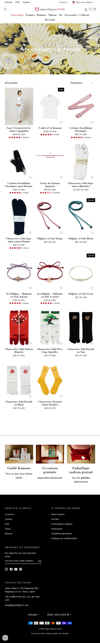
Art (60, 15)
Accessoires (71, 15)
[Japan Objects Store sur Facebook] (11, 569)
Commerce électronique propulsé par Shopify (50, 633)
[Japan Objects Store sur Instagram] (6, 569)
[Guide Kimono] (19, 454)
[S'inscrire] (39, 561)
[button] (15, 137)
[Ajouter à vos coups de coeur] (30, 122)
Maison (52, 15)
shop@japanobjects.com (17, 605)
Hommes (42, 15)
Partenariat (56, 529)
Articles (8, 2)
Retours (9, 533)
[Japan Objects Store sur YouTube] (15, 569)
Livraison (9, 514)
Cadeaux (85, 15)
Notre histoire (58, 514)
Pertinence (76, 83)
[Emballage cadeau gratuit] (81, 454)
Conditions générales (61, 533)
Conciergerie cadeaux (61, 524)
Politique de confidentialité (64, 538)
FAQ (17, 2)
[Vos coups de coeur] (90, 9)
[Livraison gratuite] (50, 454)
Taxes (8, 529)
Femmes (30, 15)
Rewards (50, 20)
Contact (26, 2)
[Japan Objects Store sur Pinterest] (20, 569)
